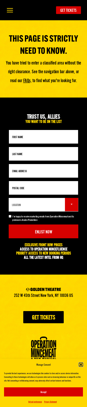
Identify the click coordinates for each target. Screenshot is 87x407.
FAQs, (27, 80)
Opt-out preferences (35, 401)
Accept (43, 392)
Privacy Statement (50, 401)
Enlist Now (43, 231)
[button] (81, 365)
